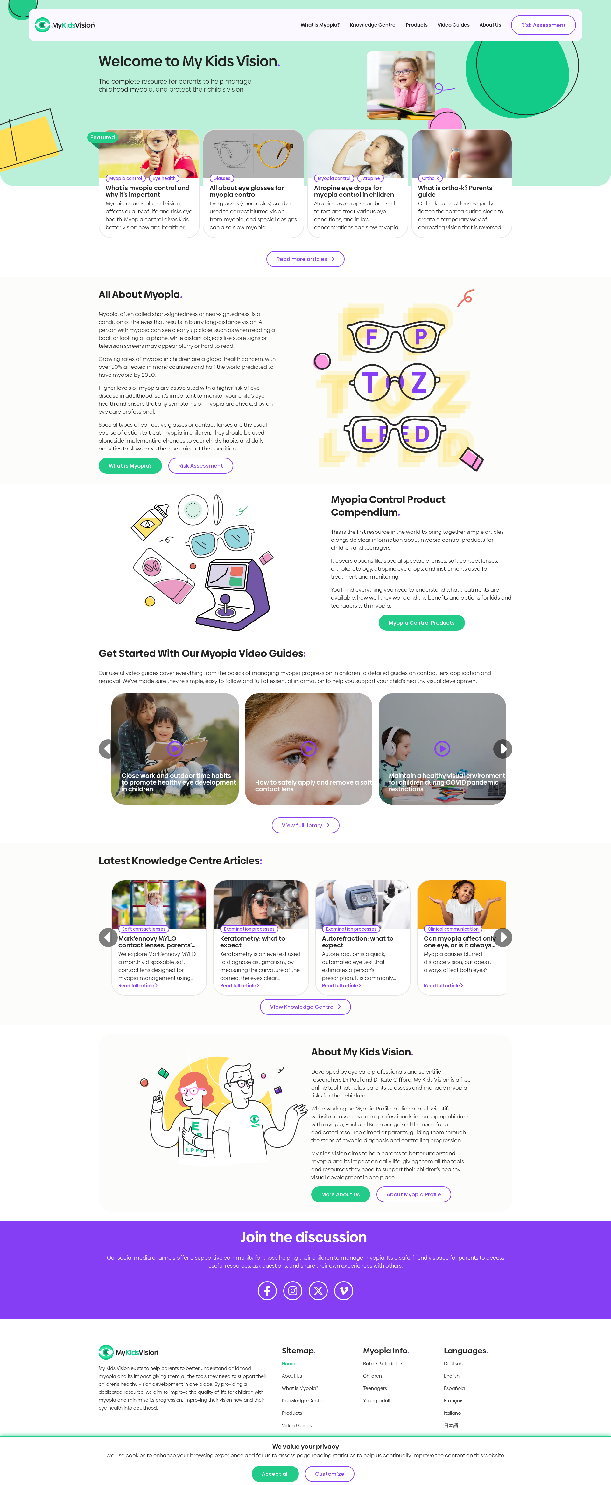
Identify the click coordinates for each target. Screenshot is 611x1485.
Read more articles (302, 259)
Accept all (275, 1474)
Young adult (376, 1400)
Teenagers (375, 1388)
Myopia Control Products (422, 623)
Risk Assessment (543, 25)
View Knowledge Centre (302, 1007)
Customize (329, 1474)
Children (372, 1375)
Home (288, 1363)
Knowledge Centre (373, 25)
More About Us (340, 1194)
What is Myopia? (130, 466)
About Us (490, 25)
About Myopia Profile (414, 1194)
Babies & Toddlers (383, 1363)
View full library (302, 825)
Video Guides (454, 25)
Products (417, 25)
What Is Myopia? (320, 25)
